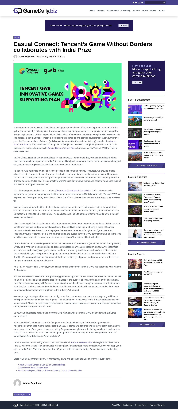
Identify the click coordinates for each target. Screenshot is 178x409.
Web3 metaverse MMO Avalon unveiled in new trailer (153, 155)
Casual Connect (55, 148)
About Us (116, 405)
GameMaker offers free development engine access (153, 131)
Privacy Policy (141, 405)
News (92, 11)
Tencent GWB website (81, 342)
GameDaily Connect (22, 395)
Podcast (100, 11)
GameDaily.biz (26, 405)
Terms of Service (157, 405)
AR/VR (145, 11)
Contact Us (127, 405)
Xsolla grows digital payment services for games (152, 143)
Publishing (126, 11)
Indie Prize (70, 148)
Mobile (153, 11)
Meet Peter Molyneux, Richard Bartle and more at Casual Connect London (50, 371)
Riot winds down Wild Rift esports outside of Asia (153, 262)
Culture (161, 11)
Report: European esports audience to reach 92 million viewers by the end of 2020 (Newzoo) (154, 288)
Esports (136, 11)
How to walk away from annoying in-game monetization (153, 208)
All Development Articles (146, 166)
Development (112, 11)
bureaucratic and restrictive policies (74, 190)
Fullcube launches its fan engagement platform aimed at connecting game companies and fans (154, 314)
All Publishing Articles (146, 243)
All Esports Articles (146, 325)
